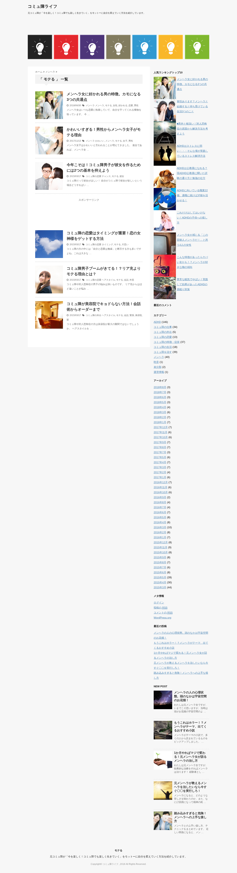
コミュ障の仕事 (163, 326)
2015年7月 (160, 567)
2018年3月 (160, 412)
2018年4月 (160, 407)
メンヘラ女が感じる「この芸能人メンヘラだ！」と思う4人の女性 (192, 239)
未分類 (157, 367)
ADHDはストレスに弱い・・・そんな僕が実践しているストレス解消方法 (192, 150)
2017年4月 (160, 462)
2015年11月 (160, 547)
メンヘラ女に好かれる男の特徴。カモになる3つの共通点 (192, 84)
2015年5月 (160, 577)
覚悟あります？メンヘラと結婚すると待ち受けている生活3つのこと (192, 106)
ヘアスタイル (108, 280)
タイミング (107, 244)
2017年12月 (161, 427)
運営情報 (159, 372)
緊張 (132, 315)
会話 (126, 280)
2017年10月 (161, 437)
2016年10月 (161, 492)
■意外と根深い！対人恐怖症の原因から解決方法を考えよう (192, 128)
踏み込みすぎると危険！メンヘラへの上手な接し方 (190, 817)
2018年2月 (160, 417)
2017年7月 (160, 452)
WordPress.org (162, 617)
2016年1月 (160, 537)
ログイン (159, 602)
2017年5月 (160, 457)
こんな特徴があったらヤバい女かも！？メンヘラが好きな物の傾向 (192, 262)
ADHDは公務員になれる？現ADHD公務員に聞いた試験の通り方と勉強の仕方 (192, 173)
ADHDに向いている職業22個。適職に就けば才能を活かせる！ (192, 195)
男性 (136, 105)
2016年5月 (160, 517)
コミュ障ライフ (42, 6)
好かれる (122, 105)
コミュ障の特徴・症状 (167, 341)
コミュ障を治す (163, 351)
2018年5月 (160, 402)
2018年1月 (160, 422)
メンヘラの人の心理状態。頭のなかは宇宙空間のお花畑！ (190, 696)
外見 (132, 280)
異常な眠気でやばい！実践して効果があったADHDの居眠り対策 (192, 284)
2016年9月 (160, 497)
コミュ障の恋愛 (93, 176)
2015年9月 (160, 557)
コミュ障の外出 (93, 315)
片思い (125, 244)
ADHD (157, 321)
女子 (125, 141)
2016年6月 (160, 512)
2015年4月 (160, 582)
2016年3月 (160, 527)
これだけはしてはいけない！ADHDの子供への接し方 (192, 217)
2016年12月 (161, 482)
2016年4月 (160, 522)
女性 (115, 105)
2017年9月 (160, 442)
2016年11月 (160, 487)
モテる (108, 105)
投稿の (160, 607)
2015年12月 (161, 542)
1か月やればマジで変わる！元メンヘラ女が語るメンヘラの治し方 (190, 756)
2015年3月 (160, 587)
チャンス (106, 176)
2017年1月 (160, 477)
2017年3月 (160, 467)
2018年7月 (160, 392)
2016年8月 (160, 502)
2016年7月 (160, 507)
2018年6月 (160, 397)
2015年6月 (160, 572)
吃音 (156, 362)
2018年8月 (160, 387)
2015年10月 (161, 552)
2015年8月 (160, 562)
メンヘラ (90, 105)
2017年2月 (160, 472)
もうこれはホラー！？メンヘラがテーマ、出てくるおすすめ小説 (190, 726)
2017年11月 (160, 432)
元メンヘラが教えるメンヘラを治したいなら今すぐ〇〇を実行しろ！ (190, 786)
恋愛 (130, 105)
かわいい (99, 141)
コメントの (163, 612)
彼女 (122, 176)
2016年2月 (160, 532)
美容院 (138, 315)
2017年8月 (160, 447)
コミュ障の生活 (163, 346)
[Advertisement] (89, 216)
